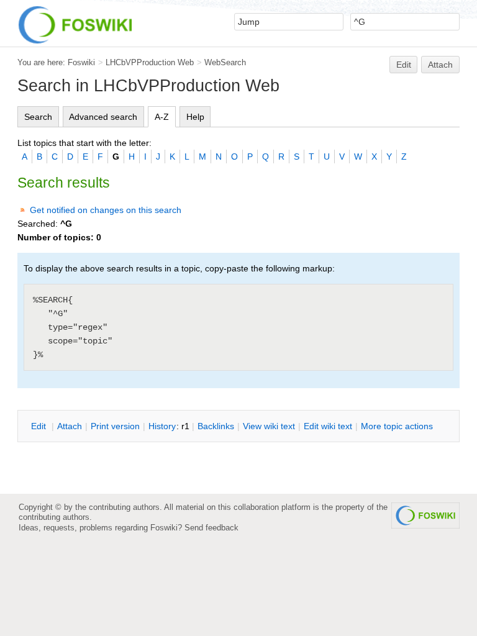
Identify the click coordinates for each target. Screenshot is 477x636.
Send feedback (211, 527)
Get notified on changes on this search (105, 210)
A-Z (162, 117)
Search (38, 117)
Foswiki (81, 62)
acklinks (216, 426)
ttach (69, 426)
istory (162, 426)
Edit (403, 65)
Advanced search (103, 117)
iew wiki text (269, 426)
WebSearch (225, 62)
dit (39, 426)
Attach (440, 65)
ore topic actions (397, 426)
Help (195, 117)
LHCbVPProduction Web (150, 62)
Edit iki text (328, 426)
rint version (115, 426)
